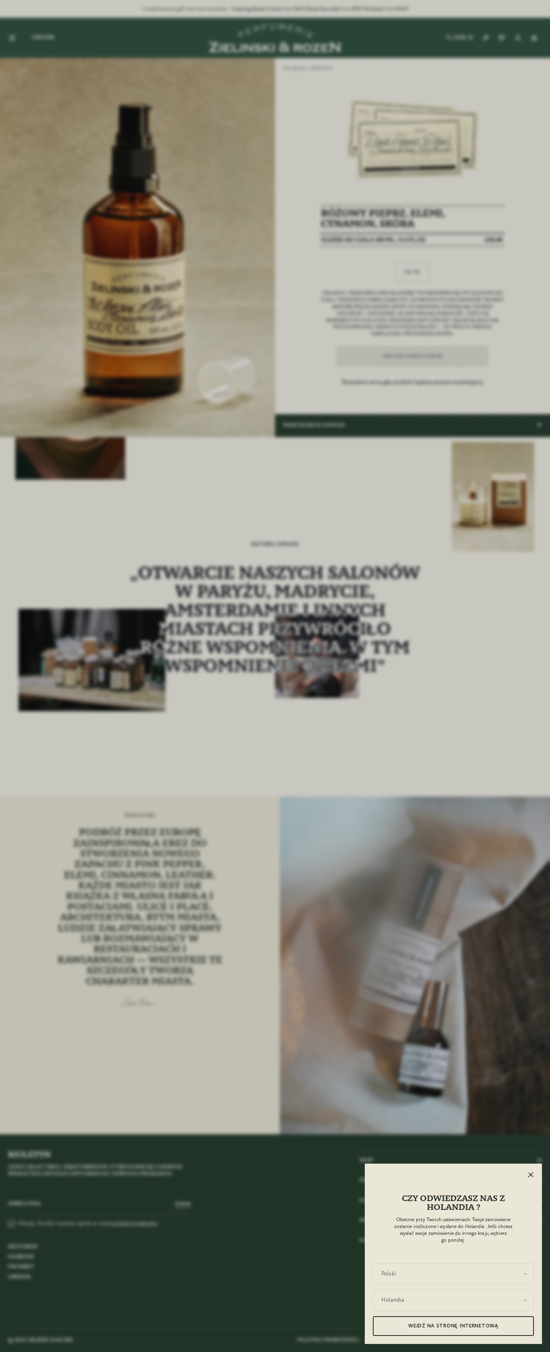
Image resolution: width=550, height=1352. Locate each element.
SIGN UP (242, 757)
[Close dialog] (467, 548)
